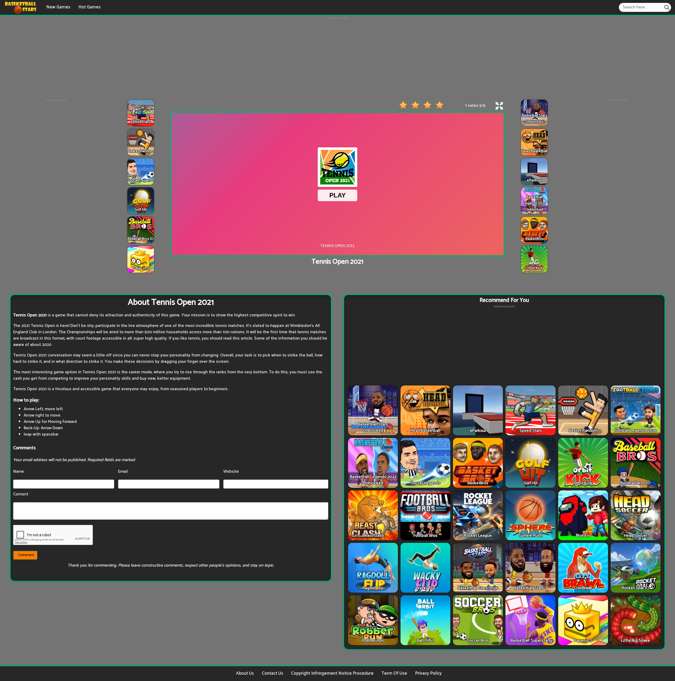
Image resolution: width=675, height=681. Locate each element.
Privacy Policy (428, 673)
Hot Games (89, 7)
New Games (58, 7)
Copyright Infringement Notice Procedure (332, 673)
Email (124, 471)
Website (231, 471)
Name (20, 471)
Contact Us (272, 673)
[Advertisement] (337, 57)
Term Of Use (394, 673)
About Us (245, 673)
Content (22, 494)
